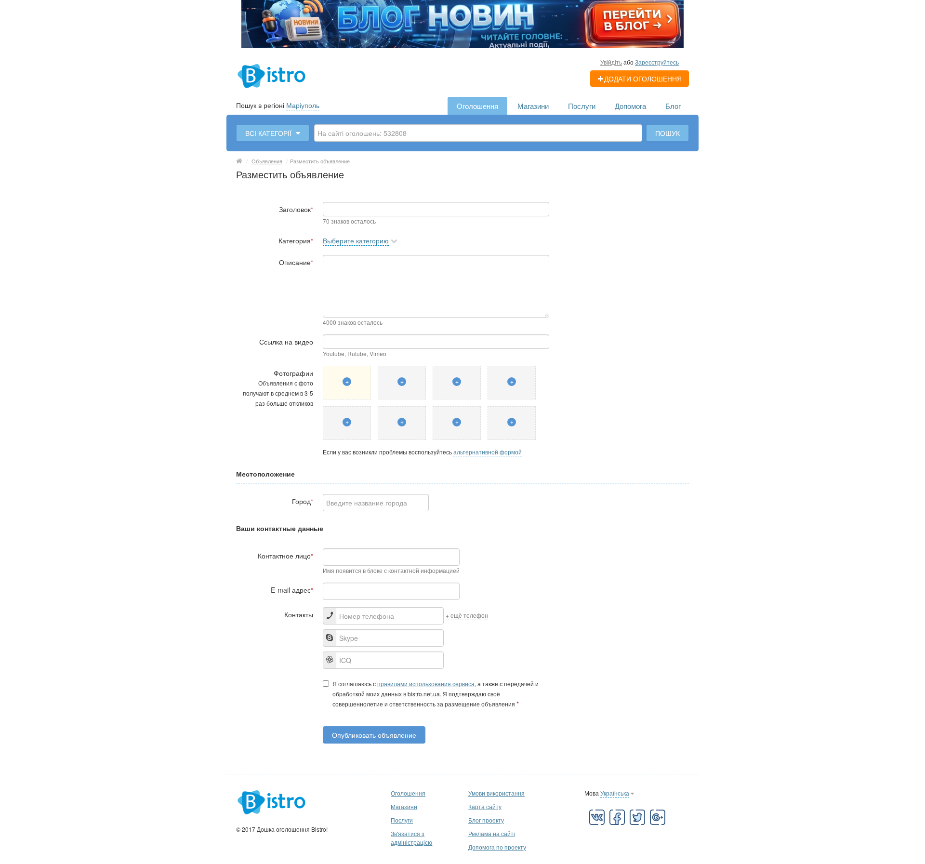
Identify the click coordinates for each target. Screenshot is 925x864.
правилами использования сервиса (426, 683)
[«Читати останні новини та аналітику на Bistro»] (462, 23)
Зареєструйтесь (657, 62)
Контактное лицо (285, 555)
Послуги (581, 106)
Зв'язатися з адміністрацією (411, 837)
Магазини (533, 106)
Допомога (630, 106)
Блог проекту (486, 820)
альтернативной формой (487, 452)
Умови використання (496, 793)
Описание (296, 262)
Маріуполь (302, 105)
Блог (673, 106)
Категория (295, 240)
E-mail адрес (292, 590)
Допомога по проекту (497, 847)
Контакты (298, 614)
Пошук (667, 133)
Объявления (266, 161)
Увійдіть (611, 62)
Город (302, 501)
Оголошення (477, 106)
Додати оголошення (643, 78)
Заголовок (296, 209)
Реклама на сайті (491, 833)
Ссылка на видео (286, 341)
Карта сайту (485, 806)
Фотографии (278, 387)
